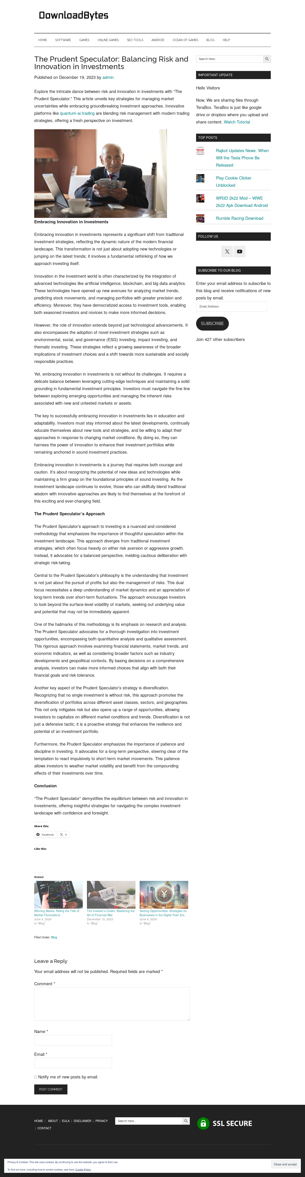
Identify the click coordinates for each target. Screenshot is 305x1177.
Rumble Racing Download (239, 218)
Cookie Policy (83, 1169)
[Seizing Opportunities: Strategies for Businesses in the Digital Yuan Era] (164, 895)
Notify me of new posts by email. (68, 1077)
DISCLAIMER (82, 1121)
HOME (38, 1121)
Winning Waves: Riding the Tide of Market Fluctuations (56, 913)
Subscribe (212, 323)
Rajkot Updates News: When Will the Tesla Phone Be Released (242, 157)
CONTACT (44, 1128)
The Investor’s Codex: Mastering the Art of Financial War (111, 913)
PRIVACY (101, 1121)
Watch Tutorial (237, 122)
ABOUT (53, 1121)
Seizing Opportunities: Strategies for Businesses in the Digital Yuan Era (163, 913)
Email (40, 1054)
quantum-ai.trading (77, 113)
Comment (44, 983)
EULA (66, 1121)
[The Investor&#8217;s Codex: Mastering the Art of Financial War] (111, 895)
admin (108, 77)
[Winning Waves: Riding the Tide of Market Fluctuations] (58, 895)
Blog (54, 937)
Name (41, 1031)
